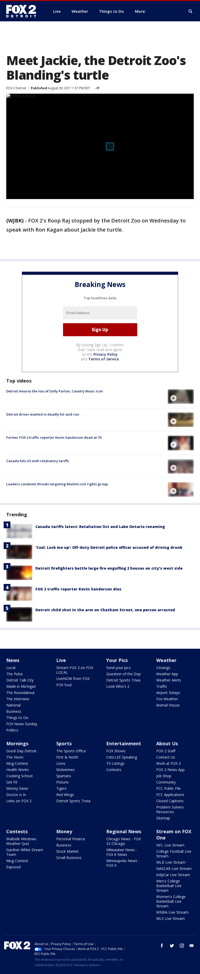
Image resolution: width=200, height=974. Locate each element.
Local (10, 667)
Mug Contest (17, 763)
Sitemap (163, 818)
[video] (181, 396)
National (13, 705)
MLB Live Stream (170, 862)
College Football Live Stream (173, 853)
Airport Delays (168, 692)
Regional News (123, 831)
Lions (60, 763)
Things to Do (17, 717)
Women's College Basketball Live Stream (171, 901)
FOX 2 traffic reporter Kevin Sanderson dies (78, 589)
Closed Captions (170, 800)
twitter (172, 945)
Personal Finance (70, 838)
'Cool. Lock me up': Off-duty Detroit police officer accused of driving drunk (108, 547)
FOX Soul (64, 684)
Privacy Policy (105, 354)
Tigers (61, 788)
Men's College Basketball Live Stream (169, 885)
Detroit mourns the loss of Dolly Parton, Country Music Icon (54, 391)
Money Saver (17, 788)
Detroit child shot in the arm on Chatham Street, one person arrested (105, 609)
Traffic (161, 686)
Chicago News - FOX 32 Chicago (123, 841)
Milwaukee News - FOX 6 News (121, 852)
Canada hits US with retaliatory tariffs (37, 461)
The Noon (14, 757)
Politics (12, 730)
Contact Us (165, 757)
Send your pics (118, 667)
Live (61, 660)
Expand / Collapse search (191, 11)
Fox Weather (167, 698)
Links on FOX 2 (19, 800)
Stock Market (67, 851)
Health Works (17, 769)
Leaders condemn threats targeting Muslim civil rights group (57, 484)
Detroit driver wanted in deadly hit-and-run (42, 414)
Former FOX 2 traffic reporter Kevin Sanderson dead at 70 (53, 437)
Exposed (13, 866)
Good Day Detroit (21, 750)
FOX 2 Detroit (16, 88)
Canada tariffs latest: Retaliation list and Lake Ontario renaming (100, 526)
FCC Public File (168, 788)
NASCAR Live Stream (174, 868)
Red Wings (65, 794)
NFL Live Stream (170, 845)
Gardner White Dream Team (24, 852)
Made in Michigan (21, 686)
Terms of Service (103, 359)
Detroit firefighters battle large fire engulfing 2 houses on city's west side (109, 568)
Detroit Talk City (20, 680)
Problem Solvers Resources (170, 809)
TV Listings (115, 763)
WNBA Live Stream (172, 912)
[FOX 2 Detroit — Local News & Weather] (23, 11)
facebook (162, 945)
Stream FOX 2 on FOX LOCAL (74, 670)
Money (64, 831)
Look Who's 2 (117, 686)
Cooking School (19, 775)
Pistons (62, 782)
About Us (167, 743)
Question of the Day (123, 673)
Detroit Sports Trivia (123, 680)
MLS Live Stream (170, 918)
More (140, 11)
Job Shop (163, 775)
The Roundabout (20, 692)
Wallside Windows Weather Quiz (21, 841)
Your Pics (117, 660)
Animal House (168, 705)
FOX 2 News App (170, 769)
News (12, 660)
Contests (113, 769)
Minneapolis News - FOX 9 (123, 863)
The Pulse (14, 673)
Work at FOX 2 (168, 763)
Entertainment (123, 743)
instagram (182, 945)
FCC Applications (170, 794)
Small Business (69, 857)
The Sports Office (71, 750)
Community (166, 782)
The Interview (17, 698)
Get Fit (11, 782)
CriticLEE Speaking (121, 757)
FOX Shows (116, 750)
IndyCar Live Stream (173, 874)
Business (13, 711)
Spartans (63, 775)
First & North (67, 757)
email (192, 945)
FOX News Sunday (21, 723)
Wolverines (65, 769)
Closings (163, 667)
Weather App (167, 673)
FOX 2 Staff (165, 750)
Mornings (17, 743)
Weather (166, 660)
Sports (64, 743)
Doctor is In (16, 794)
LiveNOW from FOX (73, 678)
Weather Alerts (168, 680)
